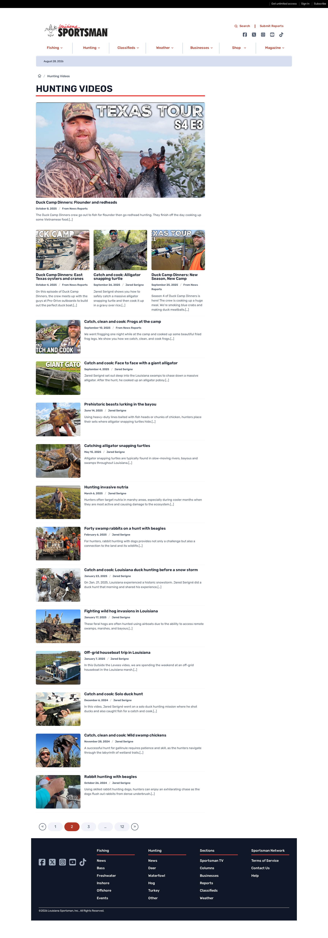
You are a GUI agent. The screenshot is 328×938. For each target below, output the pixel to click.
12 (122, 827)
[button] (54, 48)
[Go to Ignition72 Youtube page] (272, 34)
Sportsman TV (211, 861)
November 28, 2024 (97, 741)
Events (102, 898)
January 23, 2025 (95, 576)
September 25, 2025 (164, 285)
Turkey (153, 891)
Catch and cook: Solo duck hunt (113, 694)
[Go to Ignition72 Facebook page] (245, 34)
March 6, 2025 (93, 493)
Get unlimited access (284, 3)
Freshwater (106, 876)
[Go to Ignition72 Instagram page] (263, 34)
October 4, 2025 (46, 285)
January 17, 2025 (95, 617)
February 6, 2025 (95, 534)
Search (245, 26)
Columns (207, 868)
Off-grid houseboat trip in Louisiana (117, 653)
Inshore (103, 883)
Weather (207, 898)
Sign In (305, 3)
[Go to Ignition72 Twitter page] (254, 34)
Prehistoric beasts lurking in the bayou (120, 404)
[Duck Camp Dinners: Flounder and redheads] (120, 150)
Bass (101, 868)
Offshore (104, 891)
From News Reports (75, 208)
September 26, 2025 (107, 285)
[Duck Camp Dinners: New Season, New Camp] (178, 250)
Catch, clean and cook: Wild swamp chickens (125, 735)
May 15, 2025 (92, 452)
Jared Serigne (134, 285)
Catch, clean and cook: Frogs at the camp (122, 322)
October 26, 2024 (95, 783)
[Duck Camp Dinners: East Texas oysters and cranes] (62, 250)
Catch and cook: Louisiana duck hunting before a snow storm (141, 570)
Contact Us (260, 868)
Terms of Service (265, 861)
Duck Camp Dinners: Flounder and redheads (76, 203)
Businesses (209, 876)
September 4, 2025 (96, 369)
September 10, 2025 (97, 328)
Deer (152, 868)
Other (153, 898)
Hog (151, 883)
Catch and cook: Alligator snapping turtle (117, 277)
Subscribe (320, 3)
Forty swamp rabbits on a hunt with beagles (125, 529)
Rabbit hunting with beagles (110, 777)
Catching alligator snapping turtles (117, 446)
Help (255, 876)
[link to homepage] (76, 30)
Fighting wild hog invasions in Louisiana (121, 611)
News (101, 861)
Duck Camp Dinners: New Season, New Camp (174, 277)
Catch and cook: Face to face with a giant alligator (131, 363)
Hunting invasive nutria (106, 487)
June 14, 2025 (93, 410)
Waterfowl (156, 876)
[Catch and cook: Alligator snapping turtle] (120, 250)
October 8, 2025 (46, 208)
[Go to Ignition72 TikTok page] (281, 34)
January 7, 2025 (94, 659)
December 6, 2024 (96, 700)
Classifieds (209, 891)
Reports (206, 883)
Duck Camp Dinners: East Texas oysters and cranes (60, 277)
